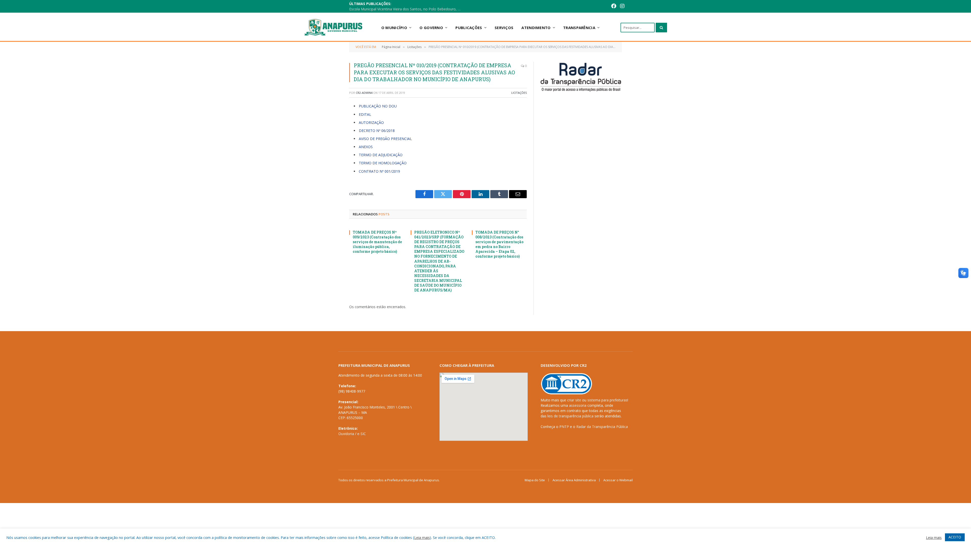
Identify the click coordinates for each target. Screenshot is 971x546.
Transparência (579, 27)
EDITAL (365, 114)
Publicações (468, 27)
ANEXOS (366, 146)
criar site (574, 400)
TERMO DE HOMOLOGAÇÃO (383, 163)
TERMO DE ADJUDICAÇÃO (381, 154)
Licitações (519, 93)
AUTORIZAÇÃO (371, 122)
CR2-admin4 (364, 93)
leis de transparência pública (570, 416)
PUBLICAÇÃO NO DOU (378, 106)
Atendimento (535, 27)
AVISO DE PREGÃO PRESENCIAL (385, 138)
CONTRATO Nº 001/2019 (379, 171)
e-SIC (361, 433)
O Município (394, 27)
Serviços (504, 27)
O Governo (431, 27)
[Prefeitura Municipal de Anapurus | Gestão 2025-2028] (334, 27)
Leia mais (422, 537)
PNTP (564, 426)
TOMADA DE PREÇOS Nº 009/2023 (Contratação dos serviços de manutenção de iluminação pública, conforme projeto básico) (377, 242)
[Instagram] (622, 6)
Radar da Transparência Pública (602, 426)
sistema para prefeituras (607, 400)
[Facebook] (613, 6)
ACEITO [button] (954, 537)
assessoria (577, 405)
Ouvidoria (346, 433)
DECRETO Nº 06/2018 (377, 130)
